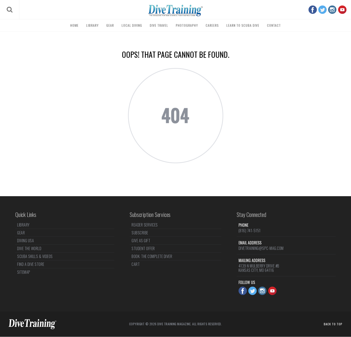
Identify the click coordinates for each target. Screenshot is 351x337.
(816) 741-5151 (250, 230)
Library (92, 25)
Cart (136, 264)
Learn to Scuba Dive (242, 25)
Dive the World (29, 248)
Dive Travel (159, 25)
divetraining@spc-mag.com (261, 248)
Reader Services (145, 225)
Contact (274, 25)
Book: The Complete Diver (152, 256)
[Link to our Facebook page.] (312, 9)
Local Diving (132, 25)
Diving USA (25, 240)
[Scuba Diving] (175, 10)
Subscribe (140, 233)
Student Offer (143, 248)
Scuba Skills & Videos (35, 256)
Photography (187, 25)
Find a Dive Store (30, 264)
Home (74, 25)
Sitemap (23, 272)
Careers (212, 25)
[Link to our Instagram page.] (332, 9)
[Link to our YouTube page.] (342, 9)
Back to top (333, 324)
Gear (110, 25)
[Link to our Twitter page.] (322, 9)
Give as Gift (141, 240)
